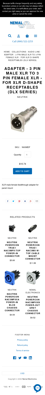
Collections (19, 51)
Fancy (25, 201)
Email (36, 201)
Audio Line (34, 51)
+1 (30, 201)
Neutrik (22, 97)
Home (7, 51)
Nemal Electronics (29, 379)
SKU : (17, 147)
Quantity (17, 154)
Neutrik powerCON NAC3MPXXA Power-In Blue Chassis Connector (12, 302)
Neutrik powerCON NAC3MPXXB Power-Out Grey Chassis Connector (32, 305)
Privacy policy (22, 340)
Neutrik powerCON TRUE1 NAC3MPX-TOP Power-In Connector (12, 249)
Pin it (19, 201)
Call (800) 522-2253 (22, 41)
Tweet (13, 201)
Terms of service (22, 350)
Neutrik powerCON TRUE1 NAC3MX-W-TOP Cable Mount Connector (32, 250)
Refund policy (22, 345)
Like (8, 201)
